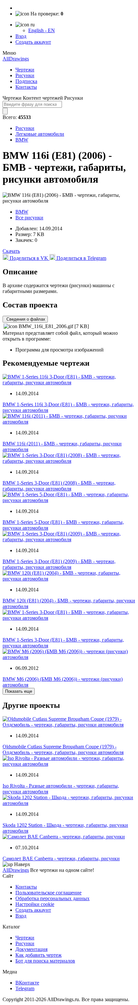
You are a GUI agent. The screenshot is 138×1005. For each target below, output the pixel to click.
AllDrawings (16, 58)
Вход (20, 36)
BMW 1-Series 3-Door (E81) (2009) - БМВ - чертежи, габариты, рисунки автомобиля (59, 564)
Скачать (11, 251)
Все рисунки (29, 217)
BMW (21, 139)
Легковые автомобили (39, 134)
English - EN (41, 30)
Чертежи (24, 69)
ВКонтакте (27, 982)
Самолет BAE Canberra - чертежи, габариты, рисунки (61, 858)
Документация (31, 949)
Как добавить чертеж (38, 955)
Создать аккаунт (33, 42)
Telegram (24, 988)
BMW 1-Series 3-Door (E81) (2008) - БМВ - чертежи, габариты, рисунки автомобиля (59, 485)
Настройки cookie (34, 904)
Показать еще (18, 691)
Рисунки (24, 75)
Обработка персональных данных (52, 898)
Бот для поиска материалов (45, 961)
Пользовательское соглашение (48, 892)
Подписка (26, 81)
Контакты (26, 87)
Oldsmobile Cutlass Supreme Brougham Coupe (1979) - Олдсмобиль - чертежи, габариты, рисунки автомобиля (63, 749)
